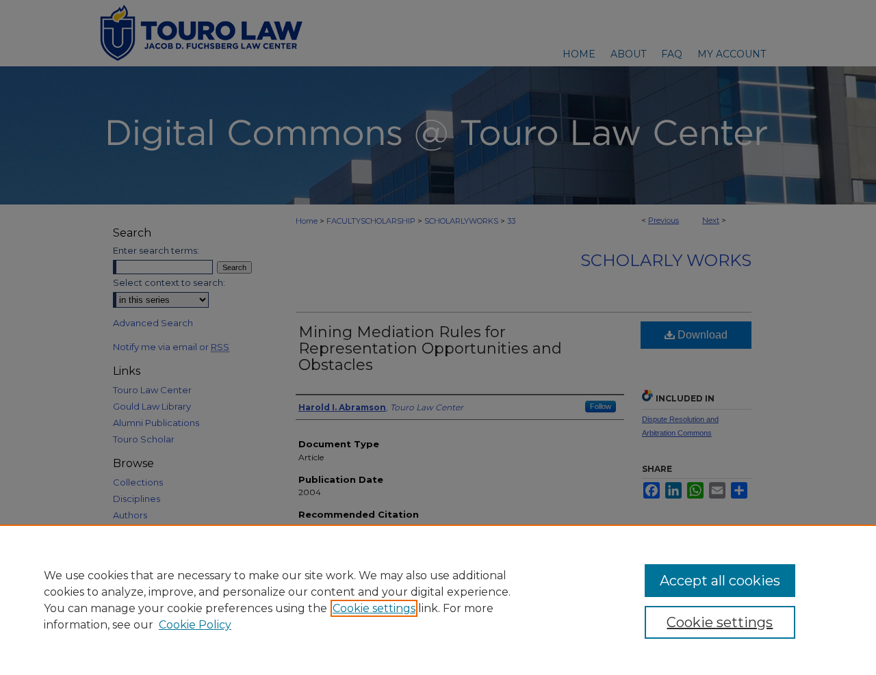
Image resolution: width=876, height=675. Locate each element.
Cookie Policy (195, 624)
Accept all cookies (720, 580)
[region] (438, 600)
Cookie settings (374, 608)
